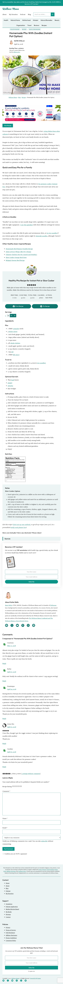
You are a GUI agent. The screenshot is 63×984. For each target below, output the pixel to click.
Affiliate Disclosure (11, 871)
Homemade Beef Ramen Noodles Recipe (19, 249)
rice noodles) (41, 363)
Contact (8, 917)
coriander (16, 329)
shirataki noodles (41, 236)
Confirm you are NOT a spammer (15, 854)
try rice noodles (52, 233)
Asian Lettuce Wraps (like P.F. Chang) (18, 252)
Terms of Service (42, 869)
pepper (10, 383)
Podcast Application (12, 907)
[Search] (52, 14)
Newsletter (9, 904)
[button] (28, 285)
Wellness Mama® (15, 978)
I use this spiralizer (26, 225)
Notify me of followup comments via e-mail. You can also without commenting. (27, 842)
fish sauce (16, 355)
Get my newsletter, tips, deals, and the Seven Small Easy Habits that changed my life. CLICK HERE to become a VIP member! (32, 3)
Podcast (8, 891)
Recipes (24, 29)
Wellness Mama (13, 97)
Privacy (8, 927)
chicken (17, 343)
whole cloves (13, 332)
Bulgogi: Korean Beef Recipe (15, 260)
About (7, 886)
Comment (6, 791)
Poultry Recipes (14, 29)
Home (7, 883)
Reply (4, 663)
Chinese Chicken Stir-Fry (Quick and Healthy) (21, 255)
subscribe (44, 841)
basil (12, 380)
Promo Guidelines (11, 938)
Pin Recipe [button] (46, 306)
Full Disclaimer (50, 869)
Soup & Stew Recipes (34, 29)
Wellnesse (53, 605)
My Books (9, 912)
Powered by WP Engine (35, 978)
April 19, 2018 (11, 727)
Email (4, 828)
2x (11, 315)
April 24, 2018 (11, 689)
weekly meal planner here (18, 527)
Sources (7, 539)
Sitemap (8, 914)
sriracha (10, 386)
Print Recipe (19, 306)
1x (8, 315)
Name (4, 818)
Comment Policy (22, 871)
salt (12, 352)
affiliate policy (16, 52)
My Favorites (9, 894)
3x (14, 315)
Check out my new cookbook (21, 525)
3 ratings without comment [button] (31, 774)
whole (12, 343)
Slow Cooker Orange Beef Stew (16, 257)
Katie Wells (8, 605)
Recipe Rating (7, 786)
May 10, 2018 (11, 646)
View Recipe (7, 125)
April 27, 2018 (11, 672)
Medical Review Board (12, 909)
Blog (19, 97)
